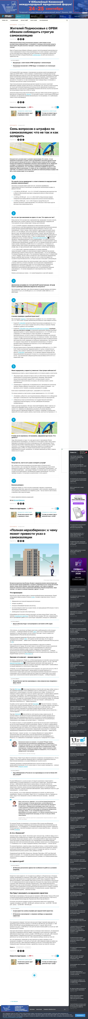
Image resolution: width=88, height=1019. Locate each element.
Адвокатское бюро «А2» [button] (16, 663)
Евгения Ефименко (19, 500)
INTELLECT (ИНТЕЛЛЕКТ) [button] (40, 237)
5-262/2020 (21, 352)
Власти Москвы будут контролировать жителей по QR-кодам (32, 623)
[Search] (67, 20)
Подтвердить (80, 1015)
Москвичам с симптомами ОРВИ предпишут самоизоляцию (32, 62)
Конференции (14, 20)
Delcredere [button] (36, 704)
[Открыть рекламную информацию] (85, 520)
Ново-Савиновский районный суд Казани (37, 328)
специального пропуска (21, 616)
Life (12, 642)
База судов (34, 20)
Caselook (23, 319)
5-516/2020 (22, 323)
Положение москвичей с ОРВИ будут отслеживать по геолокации (34, 66)
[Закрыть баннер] (28, 1006)
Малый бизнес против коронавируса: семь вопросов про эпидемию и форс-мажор (35, 681)
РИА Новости (29, 653)
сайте (34, 631)
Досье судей (24, 20)
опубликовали (37, 55)
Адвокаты (20, 947)
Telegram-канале (23, 766)
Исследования (44, 20)
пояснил (28, 94)
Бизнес (28, 947)
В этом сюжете (15, 60)
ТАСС (25, 639)
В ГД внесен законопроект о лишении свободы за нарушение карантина (32, 914)
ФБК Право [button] (18, 689)
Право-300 (5, 20)
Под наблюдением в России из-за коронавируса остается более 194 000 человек (35, 773)
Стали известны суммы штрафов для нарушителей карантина (33, 911)
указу (33, 597)
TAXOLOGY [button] (18, 714)
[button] (18, 39)
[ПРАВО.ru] (7, 16)
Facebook (17, 829)
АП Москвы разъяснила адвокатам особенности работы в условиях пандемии (35, 868)
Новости (73, 452)
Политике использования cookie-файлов (12, 1017)
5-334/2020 (22, 328)
